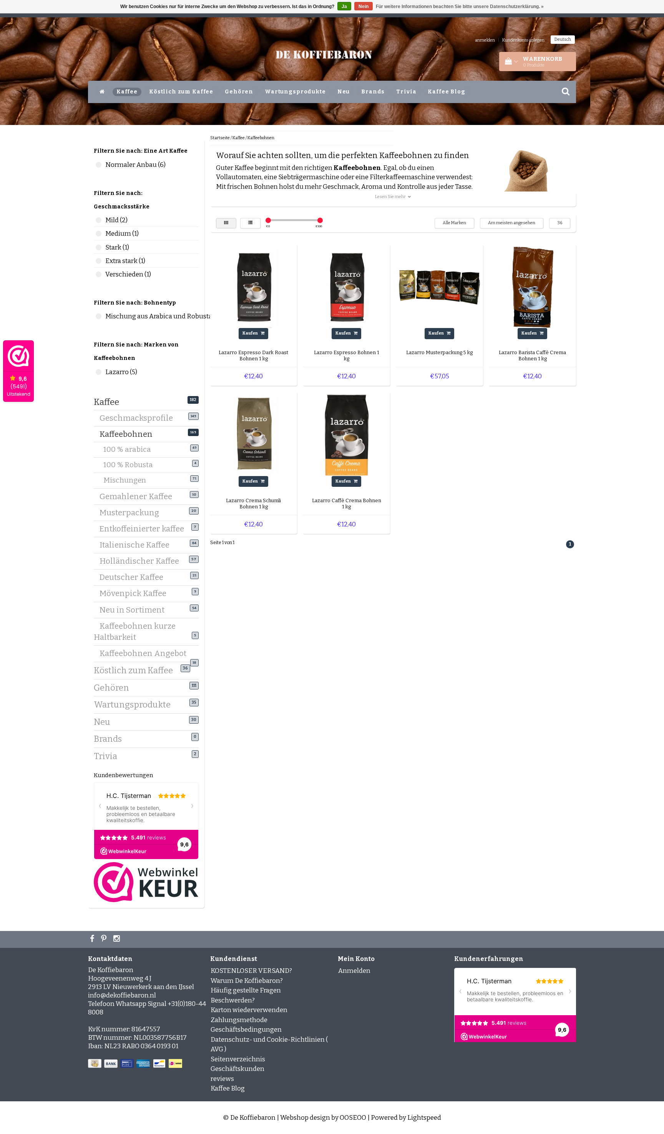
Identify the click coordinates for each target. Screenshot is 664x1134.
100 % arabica (132, 449)
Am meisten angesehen (511, 222)
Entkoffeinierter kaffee (145, 528)
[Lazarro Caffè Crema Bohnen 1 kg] (346, 435)
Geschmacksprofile (139, 418)
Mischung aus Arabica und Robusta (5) (98, 316)
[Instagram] (117, 939)
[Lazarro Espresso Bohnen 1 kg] (346, 287)
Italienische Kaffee (137, 545)
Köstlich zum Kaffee (181, 91)
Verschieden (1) (98, 274)
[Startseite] (102, 92)
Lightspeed (424, 1118)
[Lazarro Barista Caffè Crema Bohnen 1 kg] (532, 287)
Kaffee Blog (446, 91)
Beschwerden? (233, 1000)
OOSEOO (353, 1118)
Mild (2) (98, 220)
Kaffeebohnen (129, 434)
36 (559, 222)
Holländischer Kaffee (142, 561)
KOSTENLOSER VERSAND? (251, 971)
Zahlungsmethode (239, 1020)
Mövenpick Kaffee (136, 593)
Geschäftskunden (237, 1069)
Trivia (406, 91)
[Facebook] (93, 939)
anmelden (485, 40)
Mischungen (129, 480)
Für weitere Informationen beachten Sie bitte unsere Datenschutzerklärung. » (460, 6)
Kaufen (250, 333)
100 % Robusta (133, 465)
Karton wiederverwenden (249, 1010)
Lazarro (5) (98, 372)
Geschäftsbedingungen (246, 1030)
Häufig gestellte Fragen (246, 990)
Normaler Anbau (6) (98, 165)
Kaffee (127, 91)
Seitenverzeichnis (238, 1059)
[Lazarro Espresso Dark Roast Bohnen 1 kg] (253, 287)
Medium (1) (98, 233)
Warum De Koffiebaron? (247, 981)
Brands (373, 91)
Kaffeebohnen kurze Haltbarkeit (135, 631)
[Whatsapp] (104, 939)
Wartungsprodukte (295, 91)
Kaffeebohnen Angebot (146, 654)
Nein (364, 6)
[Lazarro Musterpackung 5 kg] (439, 287)
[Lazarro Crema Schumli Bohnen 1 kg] (253, 435)
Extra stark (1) (98, 261)
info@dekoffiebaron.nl (122, 995)
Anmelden (354, 971)
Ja (344, 6)
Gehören (239, 91)
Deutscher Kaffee (134, 577)
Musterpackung (132, 512)
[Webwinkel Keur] (146, 882)
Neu (343, 91)
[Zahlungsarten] (136, 1064)
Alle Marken (454, 222)
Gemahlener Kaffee (139, 496)
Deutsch (562, 39)
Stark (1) (98, 247)
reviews (222, 1079)
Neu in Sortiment (135, 609)
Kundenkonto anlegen (523, 40)
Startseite (220, 137)
